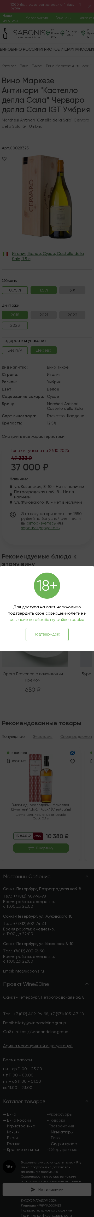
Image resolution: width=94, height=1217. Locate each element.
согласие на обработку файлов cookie (47, 619)
